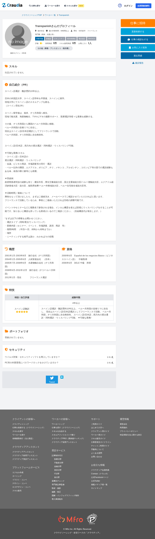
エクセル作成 (17, 472)
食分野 (57, 477)
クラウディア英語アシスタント (25, 459)
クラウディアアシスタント (23, 452)
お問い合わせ (96, 457)
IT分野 (56, 474)
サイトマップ (96, 488)
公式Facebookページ (99, 477)
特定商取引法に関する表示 (131, 435)
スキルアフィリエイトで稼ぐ (63, 435)
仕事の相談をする (139, 39)
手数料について (97, 449)
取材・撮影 (56, 488)
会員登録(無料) (143, 6)
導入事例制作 (57, 499)
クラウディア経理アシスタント (25, 455)
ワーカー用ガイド (98, 435)
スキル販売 (16, 491)
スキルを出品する (59, 431)
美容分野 (57, 470)
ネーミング (16, 476)
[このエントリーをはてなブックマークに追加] (66, 377)
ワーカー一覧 (50, 15)
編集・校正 (56, 492)
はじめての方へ (97, 428)
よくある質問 (96, 453)
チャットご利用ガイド (100, 446)
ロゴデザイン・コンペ (21, 487)
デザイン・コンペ (19, 483)
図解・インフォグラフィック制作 (65, 495)
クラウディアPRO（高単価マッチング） (68, 438)
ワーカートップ (58, 424)
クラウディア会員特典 (100, 470)
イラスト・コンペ (19, 480)
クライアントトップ (20, 424)
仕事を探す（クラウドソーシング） (66, 428)
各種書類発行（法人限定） (23, 438)
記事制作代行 (57, 455)
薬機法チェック (58, 481)
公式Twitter (95, 481)
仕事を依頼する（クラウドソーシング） (28, 428)
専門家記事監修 (58, 485)
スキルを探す (74, 6)
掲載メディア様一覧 (99, 485)
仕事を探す (35, 6)
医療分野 (57, 459)
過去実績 (138, 55)
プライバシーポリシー (129, 431)
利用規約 (123, 428)
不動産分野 (58, 463)
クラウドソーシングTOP (32, 15)
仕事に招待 (137, 23)
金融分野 (57, 466)
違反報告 (139, 63)
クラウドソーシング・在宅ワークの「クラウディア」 (77, 533)
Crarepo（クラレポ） (100, 474)
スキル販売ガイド (98, 438)
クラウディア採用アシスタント (64, 442)
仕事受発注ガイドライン (101, 442)
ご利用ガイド (96, 424)
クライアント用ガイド (100, 431)
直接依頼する (138, 31)
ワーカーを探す (53, 6)
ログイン (128, 6)
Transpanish (64, 15)
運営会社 (123, 424)
